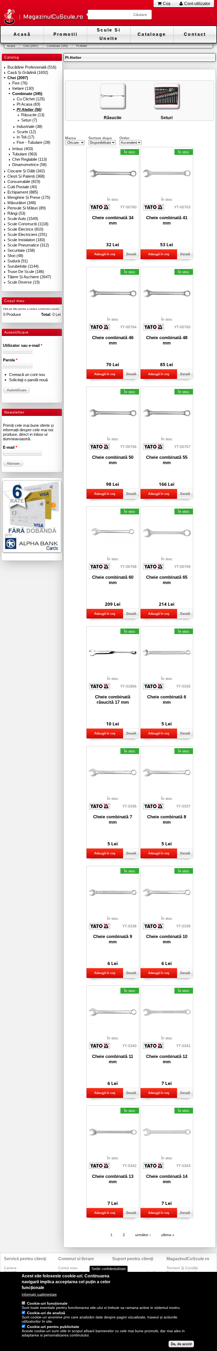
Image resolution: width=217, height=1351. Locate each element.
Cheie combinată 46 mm (112, 340)
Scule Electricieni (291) (27, 234)
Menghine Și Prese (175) (28, 197)
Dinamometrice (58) (29, 164)
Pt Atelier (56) (29, 109)
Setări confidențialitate (109, 1269)
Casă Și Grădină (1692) (27, 72)
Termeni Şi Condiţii (182, 1268)
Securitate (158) (21, 250)
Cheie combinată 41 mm (166, 220)
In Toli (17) (25, 137)
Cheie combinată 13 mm (112, 1179)
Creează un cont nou (27, 374)
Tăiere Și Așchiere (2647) (29, 277)
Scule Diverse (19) (23, 282)
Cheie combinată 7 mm (112, 819)
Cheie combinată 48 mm (166, 340)
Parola (10, 360)
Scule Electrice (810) (25, 229)
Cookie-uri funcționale (47, 1303)
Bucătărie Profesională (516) (31, 67)
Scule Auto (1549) (22, 218)
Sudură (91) (17, 261)
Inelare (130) (23, 88)
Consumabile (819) (23, 181)
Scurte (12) (26, 131)
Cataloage (152, 34)
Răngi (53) (16, 213)
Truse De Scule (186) (25, 271)
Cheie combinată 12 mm (166, 1059)
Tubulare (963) (24, 154)
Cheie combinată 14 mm (166, 1179)
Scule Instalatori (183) (26, 239)
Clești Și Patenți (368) (26, 176)
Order (124, 138)
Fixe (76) (20, 83)
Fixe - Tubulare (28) (33, 142)
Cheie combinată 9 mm (112, 939)
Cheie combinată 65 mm (166, 580)
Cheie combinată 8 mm (166, 819)
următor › (143, 1235)
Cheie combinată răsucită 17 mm (112, 699)
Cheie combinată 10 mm (166, 939)
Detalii (131, 254)
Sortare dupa (100, 138)
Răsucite (112, 117)
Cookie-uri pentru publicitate (53, 1327)
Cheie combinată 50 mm (112, 460)
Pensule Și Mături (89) (26, 208)
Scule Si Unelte (108, 34)
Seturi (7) (29, 120)
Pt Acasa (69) (28, 104)
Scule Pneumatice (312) (28, 245)
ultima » (167, 1235)
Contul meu (68, 1268)
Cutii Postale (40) (22, 187)
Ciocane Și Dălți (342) (26, 171)
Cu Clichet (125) (31, 99)
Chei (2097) (30, 45)
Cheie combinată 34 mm (112, 220)
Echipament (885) (22, 192)
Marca (70, 138)
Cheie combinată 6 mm (166, 699)
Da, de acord (181, 1344)
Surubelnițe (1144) (23, 266)
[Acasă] (9, 17)
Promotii (65, 34)
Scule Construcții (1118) (27, 224)
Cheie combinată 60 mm (112, 580)
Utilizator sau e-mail (22, 345)
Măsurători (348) (21, 202)
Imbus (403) (22, 148)
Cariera (10, 1268)
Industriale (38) (29, 126)
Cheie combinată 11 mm (112, 1059)
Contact (195, 34)
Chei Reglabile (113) (29, 159)
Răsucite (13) (32, 115)
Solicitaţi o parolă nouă (28, 380)
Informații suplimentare (39, 1294)
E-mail (10, 447)
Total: (46, 314)
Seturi (167, 117)
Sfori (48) (15, 255)
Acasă (22, 34)
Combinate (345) (57, 45)
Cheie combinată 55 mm (166, 460)
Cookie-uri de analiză (46, 1313)
